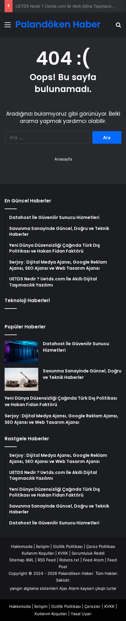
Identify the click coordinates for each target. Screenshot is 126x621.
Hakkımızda (21, 546)
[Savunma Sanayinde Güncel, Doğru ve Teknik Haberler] (21, 379)
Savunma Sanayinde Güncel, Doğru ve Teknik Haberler (82, 374)
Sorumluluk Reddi (88, 553)
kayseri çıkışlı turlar (98, 588)
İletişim (42, 546)
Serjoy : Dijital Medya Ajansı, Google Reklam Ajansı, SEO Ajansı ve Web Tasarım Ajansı (61, 419)
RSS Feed (47, 559)
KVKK (63, 553)
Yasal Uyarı (81, 613)
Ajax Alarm (69, 588)
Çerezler (92, 606)
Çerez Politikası (100, 546)
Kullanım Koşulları (38, 553)
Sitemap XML (21, 559)
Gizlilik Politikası (68, 546)
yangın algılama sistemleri (34, 588)
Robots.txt (69, 559)
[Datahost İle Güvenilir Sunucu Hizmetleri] (21, 352)
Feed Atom (93, 559)
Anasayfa (63, 159)
